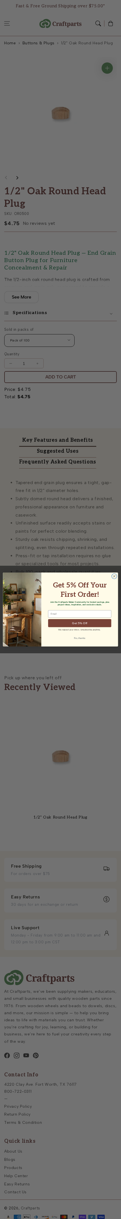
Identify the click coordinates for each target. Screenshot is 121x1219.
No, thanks (79, 638)
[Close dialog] (114, 576)
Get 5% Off (79, 623)
